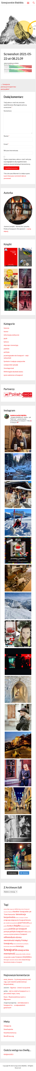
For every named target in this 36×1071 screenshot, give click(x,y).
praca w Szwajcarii (20, 934)
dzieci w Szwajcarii (20, 917)
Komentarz (8, 111)
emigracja (7, 920)
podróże (6, 349)
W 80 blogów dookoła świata (13, 372)
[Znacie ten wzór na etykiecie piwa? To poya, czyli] (18, 438)
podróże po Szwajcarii (17, 928)
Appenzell (12, 909)
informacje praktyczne (11, 335)
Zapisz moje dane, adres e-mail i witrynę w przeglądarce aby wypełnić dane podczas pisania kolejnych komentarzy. (17, 161)
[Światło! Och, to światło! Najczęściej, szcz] (18, 466)
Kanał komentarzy (10, 1033)
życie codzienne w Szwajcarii (13, 375)
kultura (6, 342)
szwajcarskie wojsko (9, 957)
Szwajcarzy (18, 957)
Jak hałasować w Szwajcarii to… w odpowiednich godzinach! (16, 1005)
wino (20, 960)
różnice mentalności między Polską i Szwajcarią (16, 940)
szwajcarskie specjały (11, 365)
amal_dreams (8, 979)
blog (19, 909)
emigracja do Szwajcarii (18, 920)
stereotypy (20, 946)
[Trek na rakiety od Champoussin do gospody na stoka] (18, 522)
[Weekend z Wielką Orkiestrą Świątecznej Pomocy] (18, 550)
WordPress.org (9, 1036)
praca (12, 934)
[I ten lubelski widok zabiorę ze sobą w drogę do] (18, 745)
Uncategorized (9, 368)
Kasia (5, 997)
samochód (12, 946)
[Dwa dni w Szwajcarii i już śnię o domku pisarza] (18, 717)
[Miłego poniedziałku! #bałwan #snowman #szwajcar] (18, 494)
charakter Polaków (8, 911)
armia (16, 909)
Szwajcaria (10, 950)
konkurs (10, 926)
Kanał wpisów (8, 1029)
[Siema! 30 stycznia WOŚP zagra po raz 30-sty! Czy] (18, 633)
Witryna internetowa (11, 150)
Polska (25, 932)
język (5, 338)
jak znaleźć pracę (8, 923)
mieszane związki (25, 926)
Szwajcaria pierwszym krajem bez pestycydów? (8, 86)
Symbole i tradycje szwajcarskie (14, 361)
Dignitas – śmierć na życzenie (20, 988)
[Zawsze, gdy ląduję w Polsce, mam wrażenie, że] (18, 828)
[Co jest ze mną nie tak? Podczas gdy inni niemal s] (18, 605)
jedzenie (15, 923)
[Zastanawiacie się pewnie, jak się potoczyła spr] (18, 578)
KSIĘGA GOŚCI (8, 1054)
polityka (6, 352)
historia (6, 328)
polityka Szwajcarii (16, 931)
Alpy (8, 909)
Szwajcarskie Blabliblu (12, 2)
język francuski (23, 923)
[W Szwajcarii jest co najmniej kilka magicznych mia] (18, 689)
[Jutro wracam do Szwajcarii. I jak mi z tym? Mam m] (18, 772)
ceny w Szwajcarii (25, 909)
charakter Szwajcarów (20, 911)
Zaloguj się (7, 1026)
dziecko (26, 917)
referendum (9, 937)
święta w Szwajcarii (16, 962)
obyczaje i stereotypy (11, 345)
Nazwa (6, 136)
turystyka (26, 957)
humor (6, 331)
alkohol (5, 909)
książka (17, 925)
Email (6, 144)
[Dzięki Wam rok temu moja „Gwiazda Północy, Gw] (18, 661)
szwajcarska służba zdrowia (22, 954)
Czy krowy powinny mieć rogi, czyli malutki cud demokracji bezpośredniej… (17, 981)
